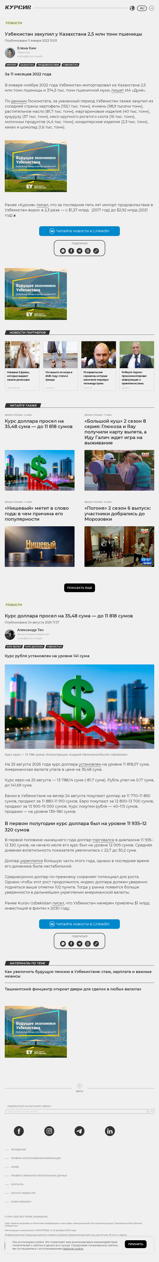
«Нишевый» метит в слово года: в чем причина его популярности (37, 513)
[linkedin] (110, 1131)
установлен (90, 764)
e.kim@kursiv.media (29, 56)
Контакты (17, 1184)
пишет (117, 90)
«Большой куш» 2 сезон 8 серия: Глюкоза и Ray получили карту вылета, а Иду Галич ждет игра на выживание (115, 432)
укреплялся (31, 861)
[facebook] (19, 1131)
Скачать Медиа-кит (23, 1193)
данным (19, 101)
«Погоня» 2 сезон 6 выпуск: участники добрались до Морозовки (117, 513)
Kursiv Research (21, 1202)
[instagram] (49, 1131)
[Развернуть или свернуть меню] (151, 8)
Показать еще (79, 588)
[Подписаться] (151, 1111)
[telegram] (79, 1131)
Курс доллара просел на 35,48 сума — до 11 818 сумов (39, 423)
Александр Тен (30, 630)
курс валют (14, 646)
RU (142, 8)
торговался (103, 840)
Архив (15, 1167)
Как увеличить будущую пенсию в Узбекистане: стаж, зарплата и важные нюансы (78, 974)
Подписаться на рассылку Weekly (29, 1106)
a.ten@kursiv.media (29, 638)
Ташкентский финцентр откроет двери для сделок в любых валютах (73, 989)
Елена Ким (26, 48)
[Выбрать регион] (132, 8)
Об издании (18, 1149)
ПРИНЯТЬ (135, 1244)
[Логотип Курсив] (18, 7)
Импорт (11, 65)
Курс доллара (34, 646)
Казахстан (27, 65)
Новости (13, 23)
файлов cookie (73, 1248)
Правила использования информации (36, 1158)
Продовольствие (48, 65)
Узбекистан (70, 65)
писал (42, 205)
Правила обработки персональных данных (39, 1176)
